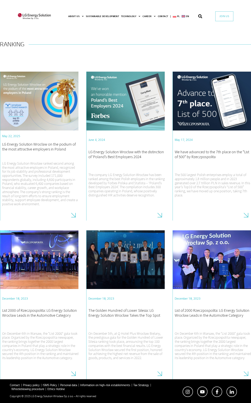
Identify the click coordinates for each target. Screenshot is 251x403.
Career (147, 16)
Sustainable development (102, 16)
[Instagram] (188, 392)
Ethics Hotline (56, 389)
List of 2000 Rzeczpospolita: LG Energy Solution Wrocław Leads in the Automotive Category (212, 313)
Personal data (68, 385)
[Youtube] (202, 392)
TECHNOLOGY (128, 16)
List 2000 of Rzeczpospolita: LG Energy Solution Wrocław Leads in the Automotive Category (39, 313)
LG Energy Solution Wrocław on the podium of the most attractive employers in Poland (39, 146)
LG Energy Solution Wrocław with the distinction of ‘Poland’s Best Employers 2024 (126, 154)
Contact (163, 16)
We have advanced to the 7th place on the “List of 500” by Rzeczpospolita (212, 154)
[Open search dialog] (202, 16)
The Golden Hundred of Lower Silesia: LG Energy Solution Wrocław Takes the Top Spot (124, 313)
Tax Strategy (141, 385)
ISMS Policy (50, 385)
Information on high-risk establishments (105, 385)
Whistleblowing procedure (27, 389)
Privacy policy (31, 385)
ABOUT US (74, 16)
